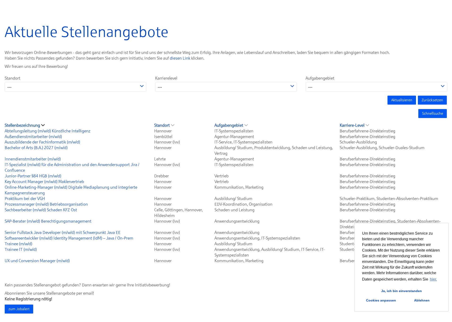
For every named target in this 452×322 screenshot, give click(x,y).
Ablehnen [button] (422, 300)
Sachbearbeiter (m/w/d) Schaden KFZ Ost (41, 210)
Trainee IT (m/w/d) (21, 249)
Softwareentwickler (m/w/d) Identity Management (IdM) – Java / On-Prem (69, 238)
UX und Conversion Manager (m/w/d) (37, 260)
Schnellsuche (432, 113)
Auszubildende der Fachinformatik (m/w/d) (42, 142)
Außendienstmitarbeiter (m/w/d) (33, 136)
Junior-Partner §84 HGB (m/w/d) (33, 176)
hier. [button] (433, 279)
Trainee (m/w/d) (18, 243)
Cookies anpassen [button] (381, 300)
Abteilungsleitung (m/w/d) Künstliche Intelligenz (47, 131)
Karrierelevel (166, 78)
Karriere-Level (352, 125)
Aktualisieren (401, 100)
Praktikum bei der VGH (25, 198)
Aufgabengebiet (320, 78)
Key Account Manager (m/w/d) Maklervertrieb (44, 181)
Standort (12, 78)
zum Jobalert (18, 309)
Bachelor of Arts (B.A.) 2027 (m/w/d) (36, 147)
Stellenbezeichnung (22, 125)
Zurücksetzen (432, 100)
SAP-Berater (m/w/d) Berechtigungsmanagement (48, 221)
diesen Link (180, 58)
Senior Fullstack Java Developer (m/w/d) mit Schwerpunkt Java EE (63, 232)
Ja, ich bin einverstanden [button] (401, 291)
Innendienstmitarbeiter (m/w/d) (33, 159)
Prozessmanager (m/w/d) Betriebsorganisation (46, 204)
